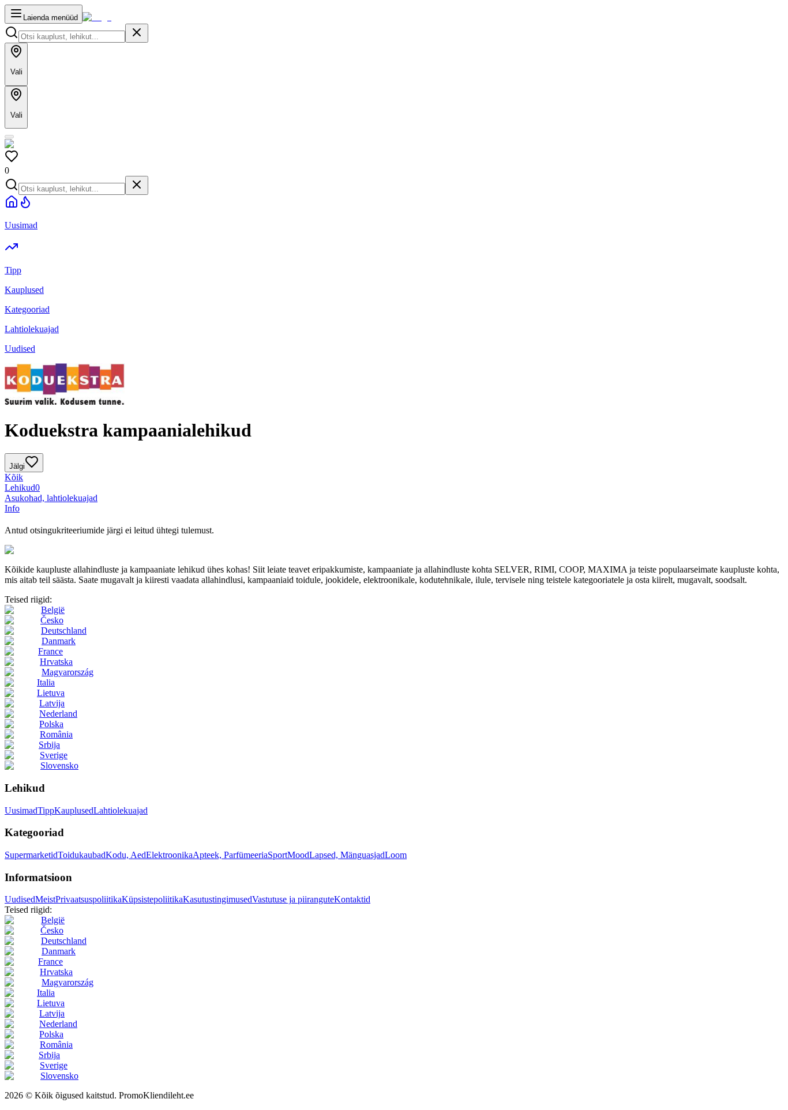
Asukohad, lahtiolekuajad (51, 498)
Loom (396, 855)
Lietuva (51, 693)
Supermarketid (31, 855)
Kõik (14, 477)
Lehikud (22, 487)
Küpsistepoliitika (152, 899)
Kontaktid (352, 899)
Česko (51, 620)
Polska (51, 724)
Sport (277, 855)
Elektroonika (169, 855)
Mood (298, 855)
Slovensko (59, 765)
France (50, 651)
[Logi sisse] (9, 136)
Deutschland (64, 630)
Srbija (49, 745)
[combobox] (71, 37)
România (56, 734)
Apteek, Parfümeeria (230, 855)
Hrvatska (56, 662)
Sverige (53, 755)
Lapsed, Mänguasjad (347, 855)
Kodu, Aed (126, 855)
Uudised (20, 899)
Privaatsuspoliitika (88, 899)
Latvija (52, 703)
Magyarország (67, 672)
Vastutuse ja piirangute (293, 899)
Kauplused (73, 810)
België (53, 610)
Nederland (58, 713)
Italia (46, 682)
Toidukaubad (82, 855)
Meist (45, 899)
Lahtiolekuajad (120, 810)
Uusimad (21, 810)
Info (12, 508)
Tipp (45, 810)
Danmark (59, 641)
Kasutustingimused (217, 899)
